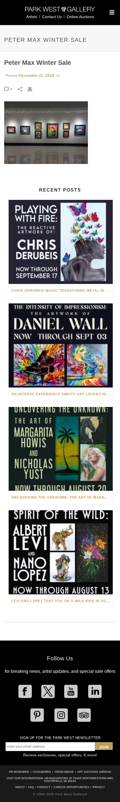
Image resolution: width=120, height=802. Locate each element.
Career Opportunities (71, 787)
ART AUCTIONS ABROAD (94, 771)
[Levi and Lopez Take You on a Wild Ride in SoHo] (61, 552)
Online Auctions (80, 16)
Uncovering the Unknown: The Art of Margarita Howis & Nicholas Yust (62, 497)
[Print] (33, 89)
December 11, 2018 (36, 75)
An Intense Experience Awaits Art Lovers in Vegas (62, 394)
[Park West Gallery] (60, 11)
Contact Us (52, 16)
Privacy (99, 787)
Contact (43, 787)
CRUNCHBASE (64, 771)
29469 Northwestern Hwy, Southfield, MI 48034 (79, 780)
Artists (31, 16)
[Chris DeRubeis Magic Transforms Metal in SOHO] (61, 242)
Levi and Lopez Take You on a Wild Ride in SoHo (61, 601)
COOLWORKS (42, 771)
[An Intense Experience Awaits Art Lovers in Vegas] (61, 345)
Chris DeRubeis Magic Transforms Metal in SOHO (62, 291)
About (20, 787)
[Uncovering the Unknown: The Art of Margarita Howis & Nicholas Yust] (61, 449)
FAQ (31, 787)
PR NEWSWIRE (19, 771)
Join (104, 747)
